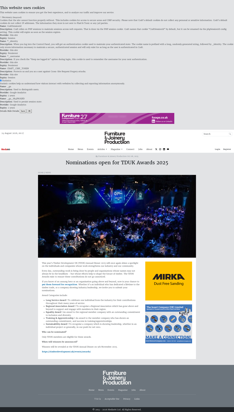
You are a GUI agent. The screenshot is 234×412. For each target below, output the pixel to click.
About (149, 149)
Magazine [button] (116, 149)
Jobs (140, 149)
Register (227, 149)
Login (217, 149)
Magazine (123, 390)
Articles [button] (101, 149)
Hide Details (13, 111)
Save (23, 111)
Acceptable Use (112, 399)
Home (71, 149)
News (80, 149)
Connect (130, 149)
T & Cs (97, 399)
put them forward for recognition (59, 284)
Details (3, 111)
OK (29, 111)
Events (90, 149)
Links (137, 399)
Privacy (126, 399)
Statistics (6, 80)
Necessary (12, 17)
